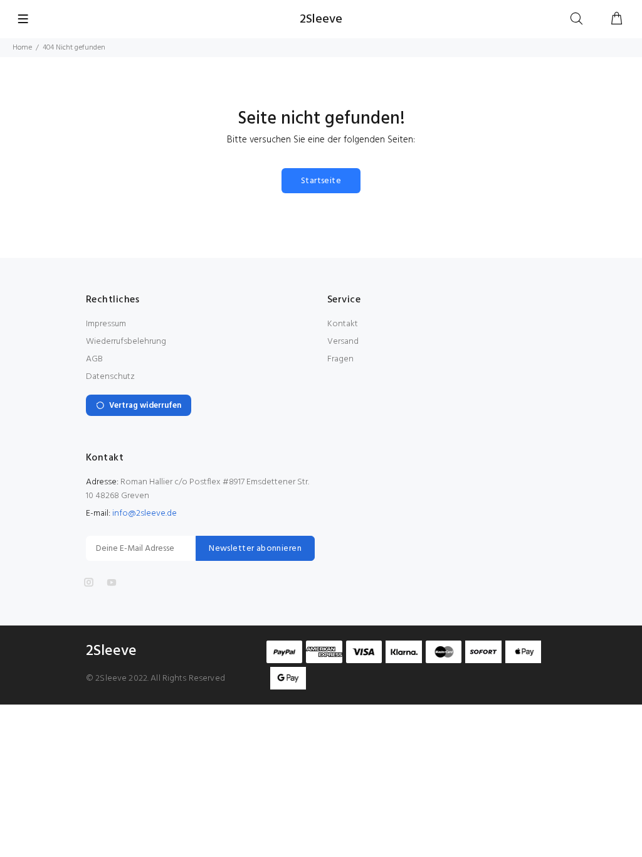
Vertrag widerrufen (145, 405)
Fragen (340, 359)
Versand (343, 341)
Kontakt (342, 324)
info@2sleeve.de (144, 513)
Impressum (106, 324)
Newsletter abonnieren (255, 548)
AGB (94, 359)
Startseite (321, 181)
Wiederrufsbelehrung (126, 341)
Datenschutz (110, 377)
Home (22, 47)
